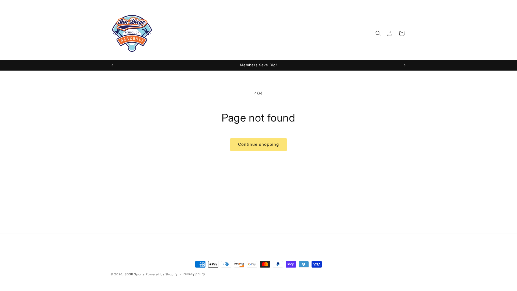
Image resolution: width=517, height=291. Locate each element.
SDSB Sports (135, 274)
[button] (378, 33)
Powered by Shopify (162, 274)
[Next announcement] (405, 65)
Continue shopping (258, 144)
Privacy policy (194, 274)
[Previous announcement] (112, 65)
